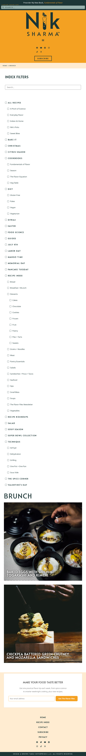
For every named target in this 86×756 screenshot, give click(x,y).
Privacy (43, 737)
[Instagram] (49, 47)
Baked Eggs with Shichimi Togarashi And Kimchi (30, 573)
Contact (43, 727)
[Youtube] (41, 47)
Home (5, 65)
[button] (43, 40)
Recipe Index (43, 722)
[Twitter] (41, 742)
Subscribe (43, 732)
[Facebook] (37, 47)
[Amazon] (41, 51)
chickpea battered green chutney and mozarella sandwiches (38, 655)
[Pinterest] (45, 47)
